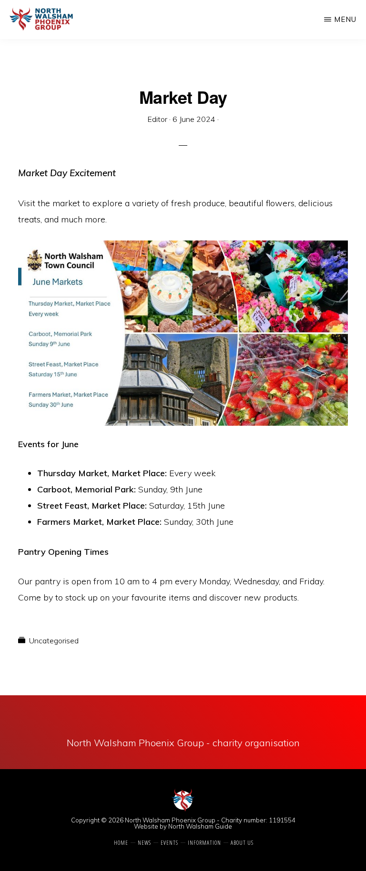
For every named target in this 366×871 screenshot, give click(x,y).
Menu (345, 19)
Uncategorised (54, 640)
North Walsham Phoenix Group (170, 820)
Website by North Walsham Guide (183, 826)
